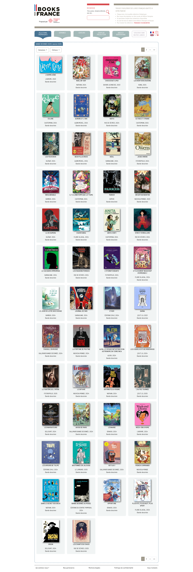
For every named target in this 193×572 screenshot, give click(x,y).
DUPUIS (111, 199)
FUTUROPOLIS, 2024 (142, 161)
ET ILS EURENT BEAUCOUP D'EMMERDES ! (142, 272)
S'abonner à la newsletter (142, 23)
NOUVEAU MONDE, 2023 (142, 199)
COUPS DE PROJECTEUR (101, 33)
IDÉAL (112, 157)
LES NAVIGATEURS (50, 427)
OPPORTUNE (112, 503)
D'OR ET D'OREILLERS (142, 233)
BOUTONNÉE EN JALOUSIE (81, 465)
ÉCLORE (50, 119)
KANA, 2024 (142, 85)
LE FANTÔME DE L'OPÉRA (50, 389)
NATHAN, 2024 (81, 85)
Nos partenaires (68, 568)
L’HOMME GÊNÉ (50, 75)
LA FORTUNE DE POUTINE (81, 349)
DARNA (142, 311)
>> (154, 50)
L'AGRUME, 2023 (50, 79)
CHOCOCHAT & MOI (112, 81)
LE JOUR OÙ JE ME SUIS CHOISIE (50, 311)
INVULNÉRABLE (50, 195)
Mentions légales (94, 568)
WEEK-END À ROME (142, 427)
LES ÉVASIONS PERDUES (81, 271)
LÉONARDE (112, 427)
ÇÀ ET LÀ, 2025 (142, 393)
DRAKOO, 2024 (112, 431)
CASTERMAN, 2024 (50, 123)
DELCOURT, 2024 (50, 431)
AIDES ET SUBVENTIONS (120, 33)
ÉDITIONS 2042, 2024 (112, 315)
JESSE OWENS (142, 157)
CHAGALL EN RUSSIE (50, 349)
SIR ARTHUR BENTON (142, 195)
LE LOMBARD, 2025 (81, 469)
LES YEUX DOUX (50, 157)
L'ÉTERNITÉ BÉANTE (112, 271)
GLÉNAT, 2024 (50, 161)
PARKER (112, 195)
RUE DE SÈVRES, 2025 (81, 548)
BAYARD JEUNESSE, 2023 (111, 85)
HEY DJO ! (111, 465)
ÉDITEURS (82, 33)
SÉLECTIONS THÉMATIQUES (42, 33)
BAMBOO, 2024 (51, 199)
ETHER (111, 311)
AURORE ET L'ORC (81, 119)
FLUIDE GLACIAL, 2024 (81, 237)
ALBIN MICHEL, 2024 (81, 123)
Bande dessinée (50, 82)
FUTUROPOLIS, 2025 (50, 393)
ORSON (50, 544)
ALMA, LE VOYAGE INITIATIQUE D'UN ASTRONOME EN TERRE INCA (111, 350)
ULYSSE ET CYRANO (142, 119)
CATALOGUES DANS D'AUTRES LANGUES (139, 34)
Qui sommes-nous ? (42, 568)
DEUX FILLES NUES (81, 157)
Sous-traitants (152, 568)
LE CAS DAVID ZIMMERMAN (51, 271)
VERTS (112, 119)
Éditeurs (55, 50)
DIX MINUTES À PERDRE (112, 389)
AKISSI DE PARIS (81, 427)
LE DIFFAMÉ (81, 389)
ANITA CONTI (111, 233)
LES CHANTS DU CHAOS (81, 544)
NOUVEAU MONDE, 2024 (81, 353)
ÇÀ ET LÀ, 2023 (142, 315)
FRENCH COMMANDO (142, 465)
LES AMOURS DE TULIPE (50, 465)
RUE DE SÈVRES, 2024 (111, 123)
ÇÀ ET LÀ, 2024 (142, 353)
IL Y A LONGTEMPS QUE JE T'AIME (81, 195)
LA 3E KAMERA (50, 233)
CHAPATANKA (81, 233)
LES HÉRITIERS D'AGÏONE (142, 81)
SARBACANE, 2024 (112, 161)
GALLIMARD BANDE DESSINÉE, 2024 (50, 353)
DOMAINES (62, 33)
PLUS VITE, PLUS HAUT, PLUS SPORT (142, 504)
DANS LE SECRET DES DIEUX (50, 503)
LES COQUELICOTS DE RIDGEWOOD (142, 349)
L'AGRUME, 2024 (142, 431)
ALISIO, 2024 (112, 355)
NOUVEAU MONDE (142, 469)
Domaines (42, 50)
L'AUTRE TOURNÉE (142, 389)
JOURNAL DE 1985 (81, 311)
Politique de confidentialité (123, 568)
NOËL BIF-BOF (81, 81)
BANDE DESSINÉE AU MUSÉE (81, 503)
